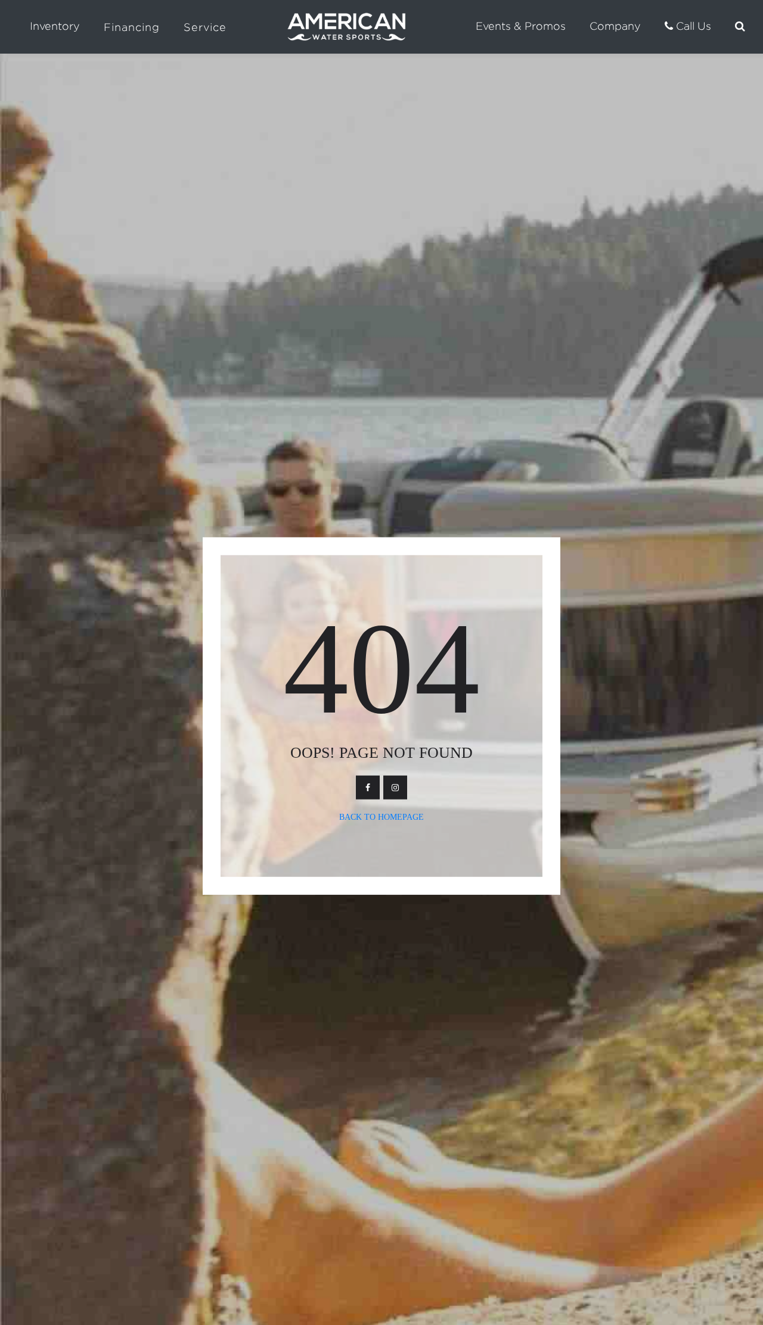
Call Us (692, 26)
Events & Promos (521, 26)
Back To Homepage (381, 817)
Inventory (55, 26)
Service (205, 27)
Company (615, 26)
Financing (132, 27)
